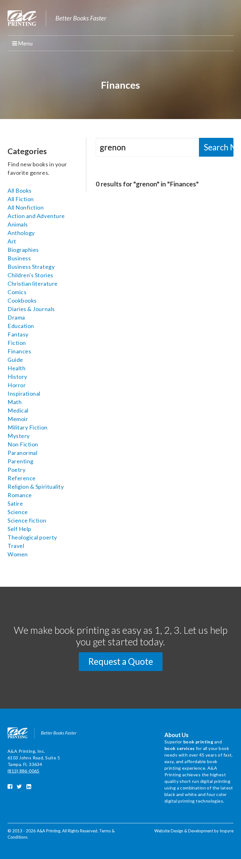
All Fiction (21, 198)
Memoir (18, 418)
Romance (20, 495)
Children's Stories (30, 275)
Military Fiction (28, 427)
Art (12, 241)
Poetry (16, 469)
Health (16, 368)
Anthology (21, 232)
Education (21, 325)
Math (15, 401)
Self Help (19, 528)
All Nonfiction (26, 207)
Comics (17, 292)
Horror (17, 385)
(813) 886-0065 (24, 770)
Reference (22, 478)
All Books (20, 190)
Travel (16, 545)
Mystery (19, 435)
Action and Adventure (36, 215)
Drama (16, 317)
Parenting (21, 461)
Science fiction (27, 520)
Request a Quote (120, 661)
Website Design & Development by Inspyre (193, 830)
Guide (15, 359)
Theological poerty (32, 537)
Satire (15, 503)
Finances (19, 351)
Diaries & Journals (31, 308)
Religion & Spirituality (36, 486)
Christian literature (33, 283)
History (17, 376)
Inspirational (24, 393)
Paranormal (22, 452)
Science (18, 511)
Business (19, 258)
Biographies (23, 249)
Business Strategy (31, 266)
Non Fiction (23, 444)
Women (18, 554)
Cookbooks (22, 300)
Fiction (17, 342)
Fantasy (18, 334)
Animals (18, 224)
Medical (18, 410)
